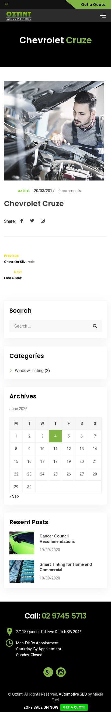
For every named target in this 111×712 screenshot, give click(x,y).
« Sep (14, 496)
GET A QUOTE (74, 707)
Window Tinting (29, 370)
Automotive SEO (73, 694)
